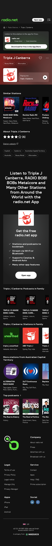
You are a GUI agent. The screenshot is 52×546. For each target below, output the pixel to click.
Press (32, 447)
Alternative (22, 63)
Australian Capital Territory (35, 151)
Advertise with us (37, 452)
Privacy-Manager (11, 489)
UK (27, 524)
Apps (32, 475)
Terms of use (9, 470)
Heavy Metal (9, 63)
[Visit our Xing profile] (38, 502)
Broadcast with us (37, 457)
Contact (33, 470)
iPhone (7, 502)
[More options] (47, 58)
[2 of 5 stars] (9, 137)
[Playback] (45, 77)
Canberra (17, 151)
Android (7, 512)
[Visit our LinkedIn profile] (32, 502)
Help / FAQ (34, 480)
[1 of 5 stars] (5, 137)
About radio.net (36, 442)
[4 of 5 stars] (16, 137)
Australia (8, 155)
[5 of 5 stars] (20, 137)
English (7, 151)
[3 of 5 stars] (12, 137)
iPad (6, 507)
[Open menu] (48, 19)
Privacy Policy (9, 475)
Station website (9, 144)
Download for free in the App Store (26, 47)
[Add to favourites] (40, 58)
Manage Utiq (9, 484)
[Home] (4, 27)
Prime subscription (38, 484)
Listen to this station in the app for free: (21, 34)
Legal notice (9, 480)
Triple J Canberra (26, 79)
